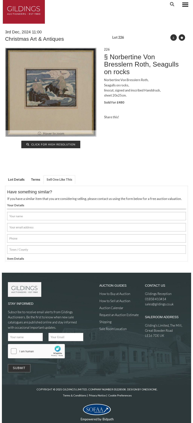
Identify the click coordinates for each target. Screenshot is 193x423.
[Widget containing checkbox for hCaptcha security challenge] (36, 351)
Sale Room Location (113, 329)
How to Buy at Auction (114, 294)
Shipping (105, 322)
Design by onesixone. (142, 389)
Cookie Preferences (120, 395)
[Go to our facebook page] (102, 343)
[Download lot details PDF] (173, 37)
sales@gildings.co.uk (159, 304)
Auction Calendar (111, 308)
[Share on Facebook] (125, 117)
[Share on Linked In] (132, 117)
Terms (35, 179)
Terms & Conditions (74, 395)
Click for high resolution (52, 144)
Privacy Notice (97, 395)
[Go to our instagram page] (140, 117)
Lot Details (16, 179)
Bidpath (108, 419)
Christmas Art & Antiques (34, 39)
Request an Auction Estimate (119, 315)
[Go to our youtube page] (118, 343)
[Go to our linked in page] (110, 343)
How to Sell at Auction (114, 301)
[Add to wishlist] (182, 37)
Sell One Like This (59, 179)
